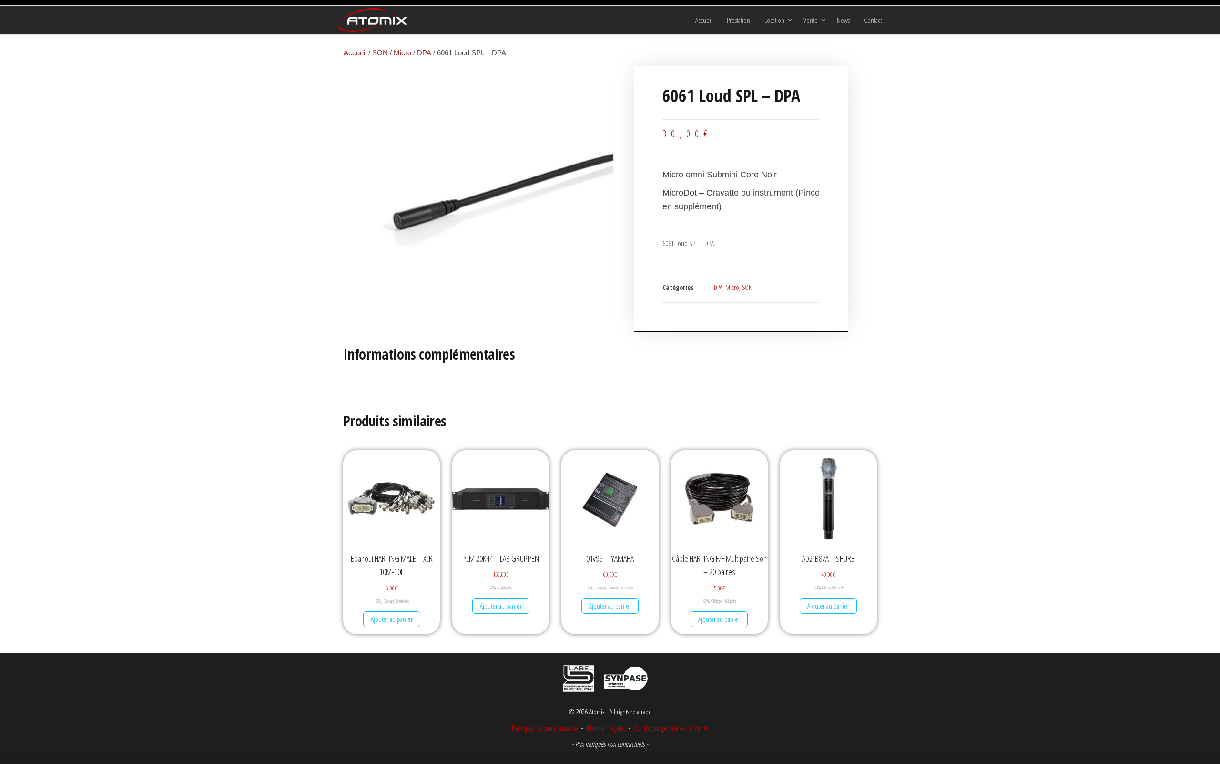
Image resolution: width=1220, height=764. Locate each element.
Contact (873, 20)
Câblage (389, 601)
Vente (810, 20)
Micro (402, 53)
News (843, 20)
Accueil (703, 20)
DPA (424, 53)
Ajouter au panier (392, 619)
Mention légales (606, 728)
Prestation (738, 20)
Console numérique (621, 587)
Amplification (505, 587)
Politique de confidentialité (545, 728)
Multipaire (402, 601)
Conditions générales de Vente (670, 728)
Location (774, 20)
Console (601, 587)
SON (380, 53)
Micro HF (838, 587)
